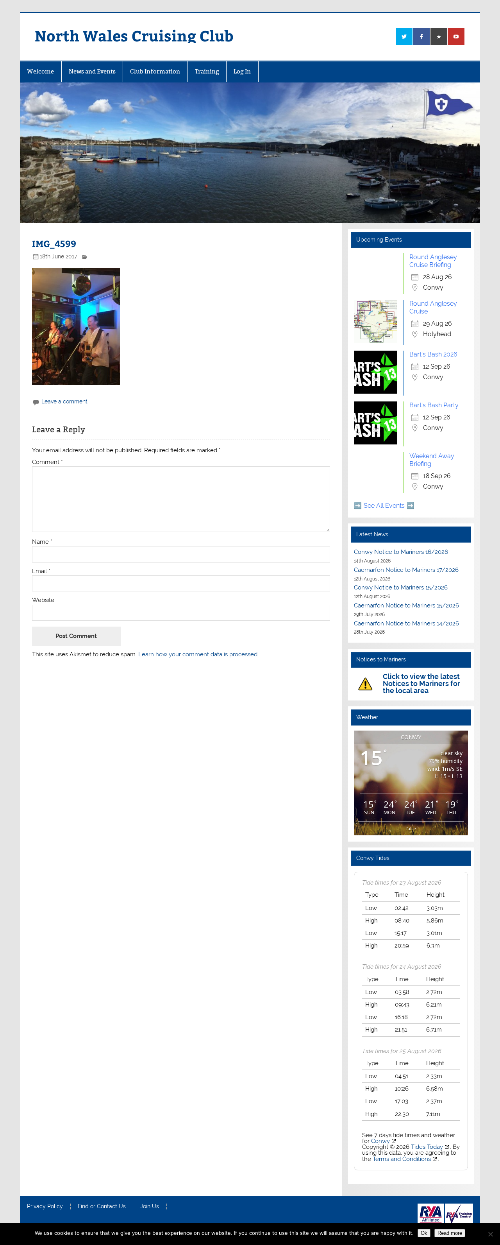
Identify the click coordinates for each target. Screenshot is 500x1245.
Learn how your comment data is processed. (198, 654)
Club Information (155, 71)
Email (41, 571)
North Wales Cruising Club (134, 35)
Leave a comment (64, 401)
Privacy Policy (45, 1206)
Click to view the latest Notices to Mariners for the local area (421, 683)
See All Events (384, 505)
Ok (424, 1233)
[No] (490, 1234)
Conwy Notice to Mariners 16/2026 (401, 551)
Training (207, 71)
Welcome (40, 71)
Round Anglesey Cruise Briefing (433, 261)
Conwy (380, 1141)
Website (43, 600)
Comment (47, 462)
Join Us (149, 1206)
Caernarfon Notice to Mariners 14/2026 (406, 623)
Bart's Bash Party (434, 405)
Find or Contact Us (102, 1206)
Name (42, 542)
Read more (450, 1233)
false (411, 828)
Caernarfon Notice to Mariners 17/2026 (406, 569)
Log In (242, 71)
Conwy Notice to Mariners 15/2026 (401, 587)
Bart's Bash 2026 (433, 354)
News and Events (92, 71)
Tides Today (427, 1146)
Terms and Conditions (402, 1159)
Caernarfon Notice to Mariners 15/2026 (406, 605)
